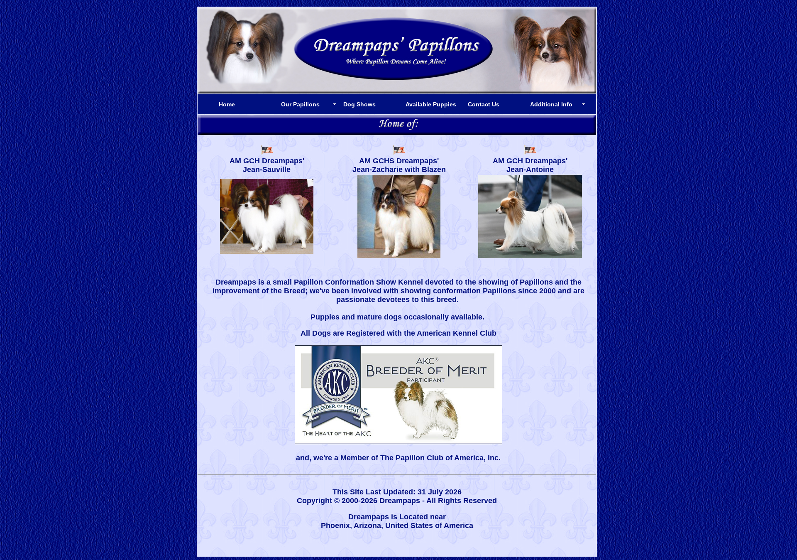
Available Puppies (431, 104)
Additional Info (551, 104)
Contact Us (483, 104)
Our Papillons (300, 104)
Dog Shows (359, 104)
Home (227, 104)
